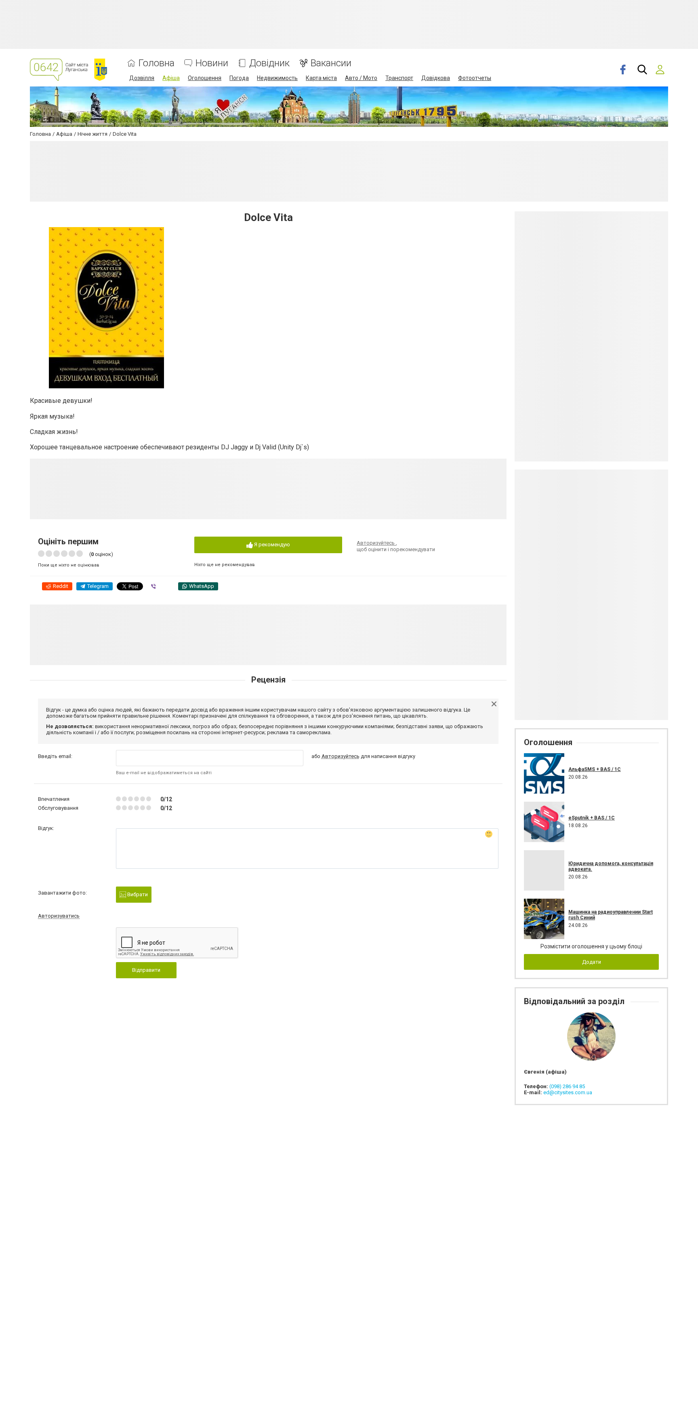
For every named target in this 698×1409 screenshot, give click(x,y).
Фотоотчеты (474, 78)
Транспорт (399, 78)
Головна (156, 63)
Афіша (171, 78)
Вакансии (331, 63)
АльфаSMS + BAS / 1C (594, 769)
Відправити (146, 970)
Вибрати (137, 894)
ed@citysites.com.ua (567, 1092)
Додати (591, 962)
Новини (212, 63)
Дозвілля (141, 78)
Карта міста (321, 78)
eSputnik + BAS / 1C (591, 818)
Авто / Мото (361, 78)
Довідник (269, 63)
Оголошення (204, 78)
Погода (239, 78)
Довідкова (435, 78)
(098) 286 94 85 (567, 1086)
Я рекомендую (271, 544)
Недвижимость (277, 78)
